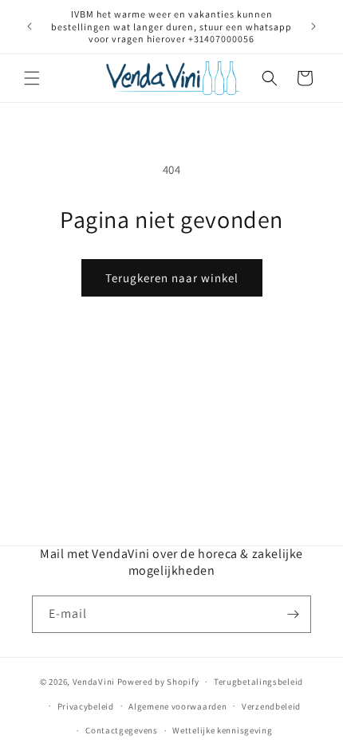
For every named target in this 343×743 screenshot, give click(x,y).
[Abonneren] (292, 614)
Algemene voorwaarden (177, 706)
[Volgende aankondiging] (313, 26)
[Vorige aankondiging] (29, 26)
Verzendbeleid (271, 706)
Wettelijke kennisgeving (222, 730)
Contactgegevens (121, 730)
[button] (31, 78)
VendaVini (94, 681)
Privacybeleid (85, 706)
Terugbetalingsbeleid (258, 681)
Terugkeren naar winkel (172, 277)
